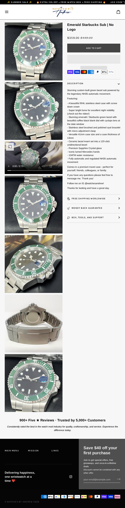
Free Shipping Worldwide (88, 198)
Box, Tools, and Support (87, 217)
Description (75, 83)
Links (55, 450)
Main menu (12, 450)
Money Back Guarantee (86, 208)
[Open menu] (9, 11)
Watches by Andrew (20, 501)
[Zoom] (11, 74)
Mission (33, 450)
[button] (93, 59)
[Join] (117, 479)
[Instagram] (70, 476)
